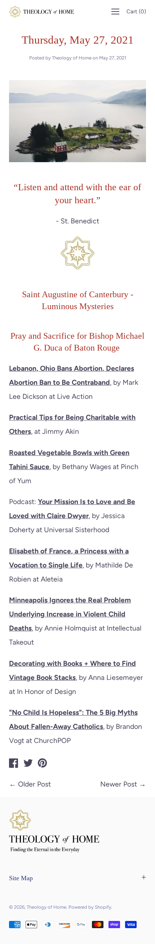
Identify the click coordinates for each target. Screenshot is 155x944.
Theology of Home (46, 907)
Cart (136, 11)
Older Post (34, 784)
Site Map (21, 878)
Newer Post (118, 784)
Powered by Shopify (89, 907)
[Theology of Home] (13, 764)
